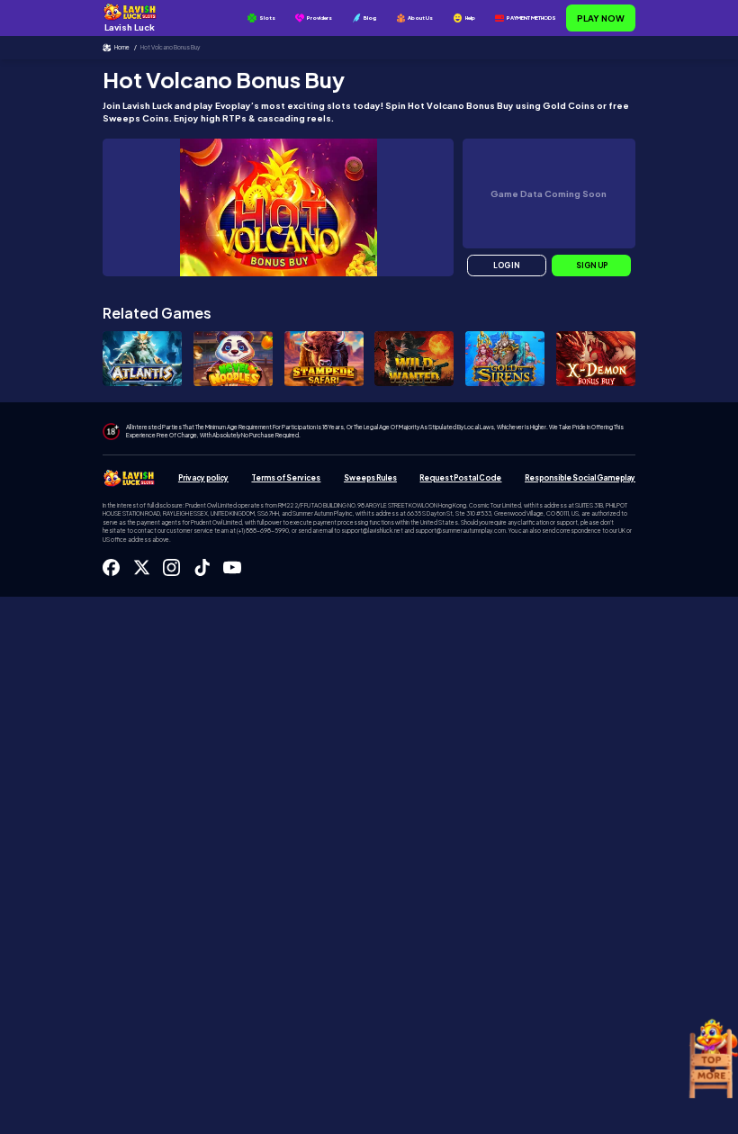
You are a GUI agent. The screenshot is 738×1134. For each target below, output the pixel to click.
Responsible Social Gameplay (580, 477)
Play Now (601, 18)
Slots (267, 17)
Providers (319, 17)
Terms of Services (285, 477)
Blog (370, 17)
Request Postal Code (460, 477)
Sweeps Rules (370, 477)
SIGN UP (592, 265)
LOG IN (506, 265)
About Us (420, 17)
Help (470, 17)
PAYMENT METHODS (531, 17)
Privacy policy (203, 477)
